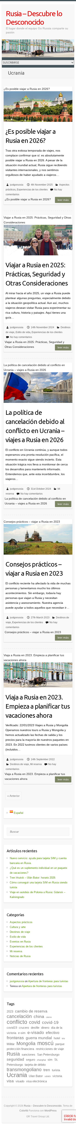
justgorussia (16, 184)
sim (50, 1059)
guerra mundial (39, 1038)
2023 (10, 1011)
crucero (24, 1027)
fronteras (15, 1037)
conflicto (17, 1022)
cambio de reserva (31, 1011)
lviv (63, 1038)
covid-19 (50, 1022)
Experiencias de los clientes (32, 189)
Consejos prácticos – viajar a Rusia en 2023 (34, 568)
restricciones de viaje (50, 1049)
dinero (45, 1027)
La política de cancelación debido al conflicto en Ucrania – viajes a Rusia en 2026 (34, 426)
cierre (49, 1017)
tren (46, 1070)
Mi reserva (36, 764)
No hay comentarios (21, 337)
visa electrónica (36, 1081)
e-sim (22, 1033)
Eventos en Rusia (20, 941)
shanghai (41, 1060)
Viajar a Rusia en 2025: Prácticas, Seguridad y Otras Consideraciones (36, 274)
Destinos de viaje (19, 764)
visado (20, 1081)
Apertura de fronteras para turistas (48, 981)
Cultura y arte (18, 927)
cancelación (19, 1016)
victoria (57, 1076)
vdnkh (48, 1076)
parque (59, 1044)
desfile (35, 1027)
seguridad (15, 1059)
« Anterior (13, 795)
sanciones (28, 1054)
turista (56, 1070)
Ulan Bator (36, 1076)
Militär (11, 1044)
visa (10, 1081)
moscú (45, 1043)
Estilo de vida (23, 332)
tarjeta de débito (35, 1064)
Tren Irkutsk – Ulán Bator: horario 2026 (32, 877)
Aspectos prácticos (21, 922)
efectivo (52, 1033)
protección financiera (20, 1049)
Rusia (13, 1054)
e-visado (35, 1032)
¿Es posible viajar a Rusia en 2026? (30, 136)
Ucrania (17, 1075)
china (39, 1016)
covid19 (12, 1027)
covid (34, 1022)
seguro (30, 1059)
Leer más (63, 200)
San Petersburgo (48, 1054)
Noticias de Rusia (20, 956)
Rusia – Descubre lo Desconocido (34, 17)
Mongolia (25, 1043)
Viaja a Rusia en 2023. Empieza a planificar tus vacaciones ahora (37, 706)
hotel (57, 1038)
